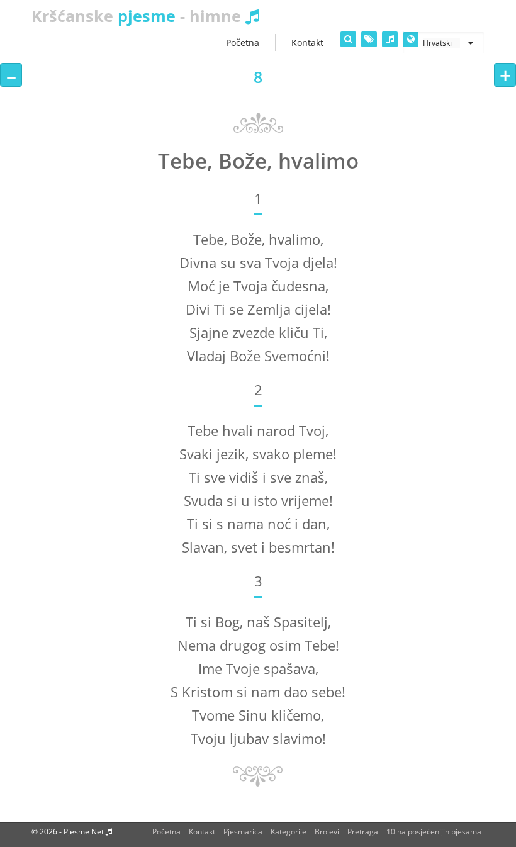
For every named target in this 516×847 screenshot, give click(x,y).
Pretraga (362, 831)
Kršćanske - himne (138, 15)
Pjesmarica (242, 831)
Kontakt (202, 831)
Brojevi (327, 831)
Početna (166, 831)
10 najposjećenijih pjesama (433, 831)
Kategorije (288, 831)
